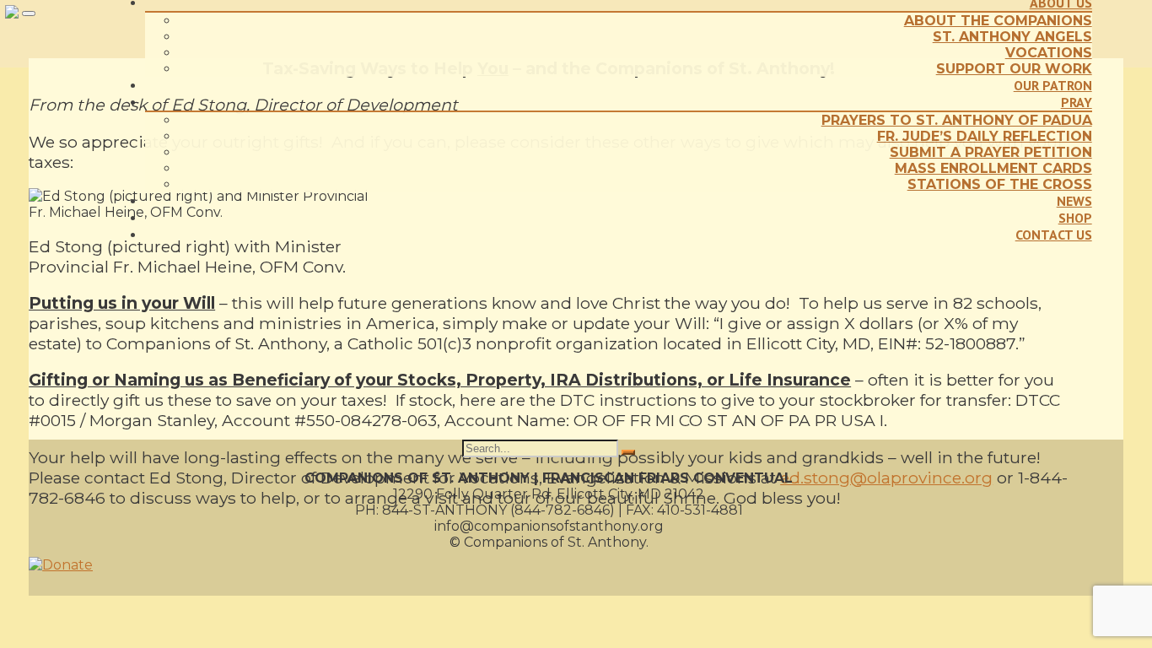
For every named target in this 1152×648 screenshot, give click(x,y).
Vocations (1048, 53)
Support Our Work (1014, 69)
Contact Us (1053, 234)
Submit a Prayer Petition (991, 152)
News (1074, 200)
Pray (1076, 102)
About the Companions (998, 21)
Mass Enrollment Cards (993, 168)
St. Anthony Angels (1012, 37)
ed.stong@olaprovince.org (886, 477)
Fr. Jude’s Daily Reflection (984, 136)
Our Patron (1053, 85)
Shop (1075, 217)
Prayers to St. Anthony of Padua (956, 120)
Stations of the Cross (999, 184)
